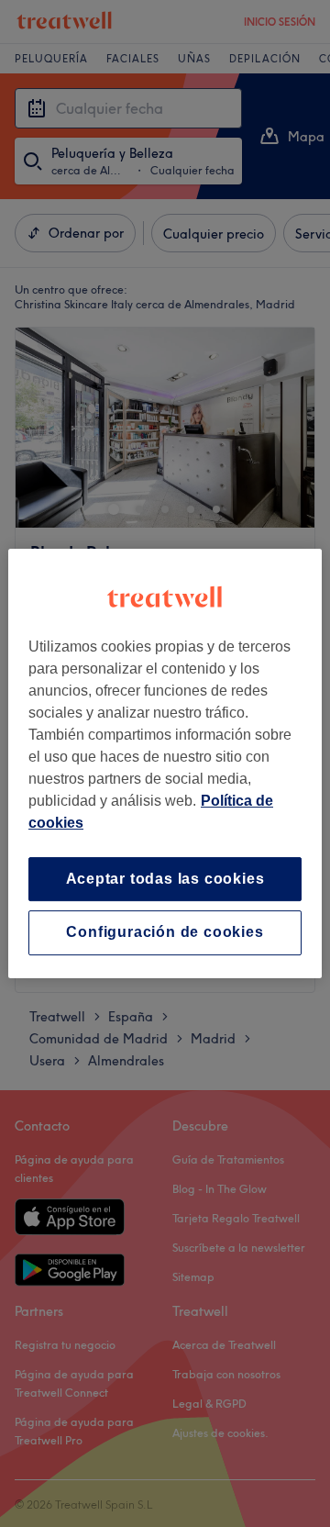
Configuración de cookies (164, 933)
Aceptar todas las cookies (165, 878)
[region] (165, 763)
